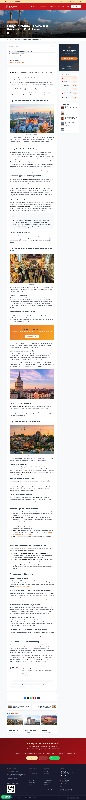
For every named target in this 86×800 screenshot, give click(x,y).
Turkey (20, 84)
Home (9, 39)
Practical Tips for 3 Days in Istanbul (16, 55)
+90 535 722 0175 (64, 783)
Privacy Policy (47, 782)
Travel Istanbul (36, 684)
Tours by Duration (42, 6)
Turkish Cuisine (13, 687)
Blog (58, 6)
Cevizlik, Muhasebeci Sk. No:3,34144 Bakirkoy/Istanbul (67, 777)
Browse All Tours (32, 787)
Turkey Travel (43, 684)
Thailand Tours (32, 784)
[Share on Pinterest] (34, 698)
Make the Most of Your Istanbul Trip (17, 62)
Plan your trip (76, 6)
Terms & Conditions (48, 780)
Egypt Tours (31, 775)
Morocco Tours (32, 782)
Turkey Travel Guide (12, 22)
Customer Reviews (48, 778)
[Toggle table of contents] (53, 46)
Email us (18, 1)
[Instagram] (63, 790)
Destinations (52, 6)
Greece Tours (31, 780)
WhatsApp (55, 758)
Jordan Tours (31, 778)
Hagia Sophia (50, 681)
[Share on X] (28, 698)
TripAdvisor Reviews (29, 675)
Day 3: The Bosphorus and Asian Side (16, 53)
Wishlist (79, 1)
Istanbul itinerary (19, 684)
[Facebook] (61, 790)
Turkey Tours (32, 6)
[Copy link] (38, 698)
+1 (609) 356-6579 (65, 780)
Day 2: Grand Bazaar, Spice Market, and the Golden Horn (20, 51)
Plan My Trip (31, 758)
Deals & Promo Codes (48, 775)
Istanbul (24, 82)
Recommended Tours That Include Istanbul (18, 58)
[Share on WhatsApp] (31, 698)
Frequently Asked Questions (14, 60)
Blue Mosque (25, 681)
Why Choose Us (47, 787)
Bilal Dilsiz (12, 33)
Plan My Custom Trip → (32, 336)
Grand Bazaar (42, 681)
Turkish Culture (21, 687)
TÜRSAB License (47, 784)
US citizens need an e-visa (22, 523)
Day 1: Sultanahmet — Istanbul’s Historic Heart (18, 49)
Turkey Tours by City (33, 773)
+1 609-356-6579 (10, 1)
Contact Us (62, 1)
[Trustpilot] (71, 790)
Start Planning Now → (69, 58)
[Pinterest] (69, 790)
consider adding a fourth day (22, 586)
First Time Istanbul (33, 681)
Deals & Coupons (65, 6)
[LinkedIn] (66, 790)
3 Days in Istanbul (17, 681)
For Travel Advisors (70, 1)
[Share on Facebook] (24, 698)
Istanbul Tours (28, 684)
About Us (22, 675)
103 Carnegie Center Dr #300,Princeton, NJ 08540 (67, 773)
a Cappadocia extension (21, 636)
